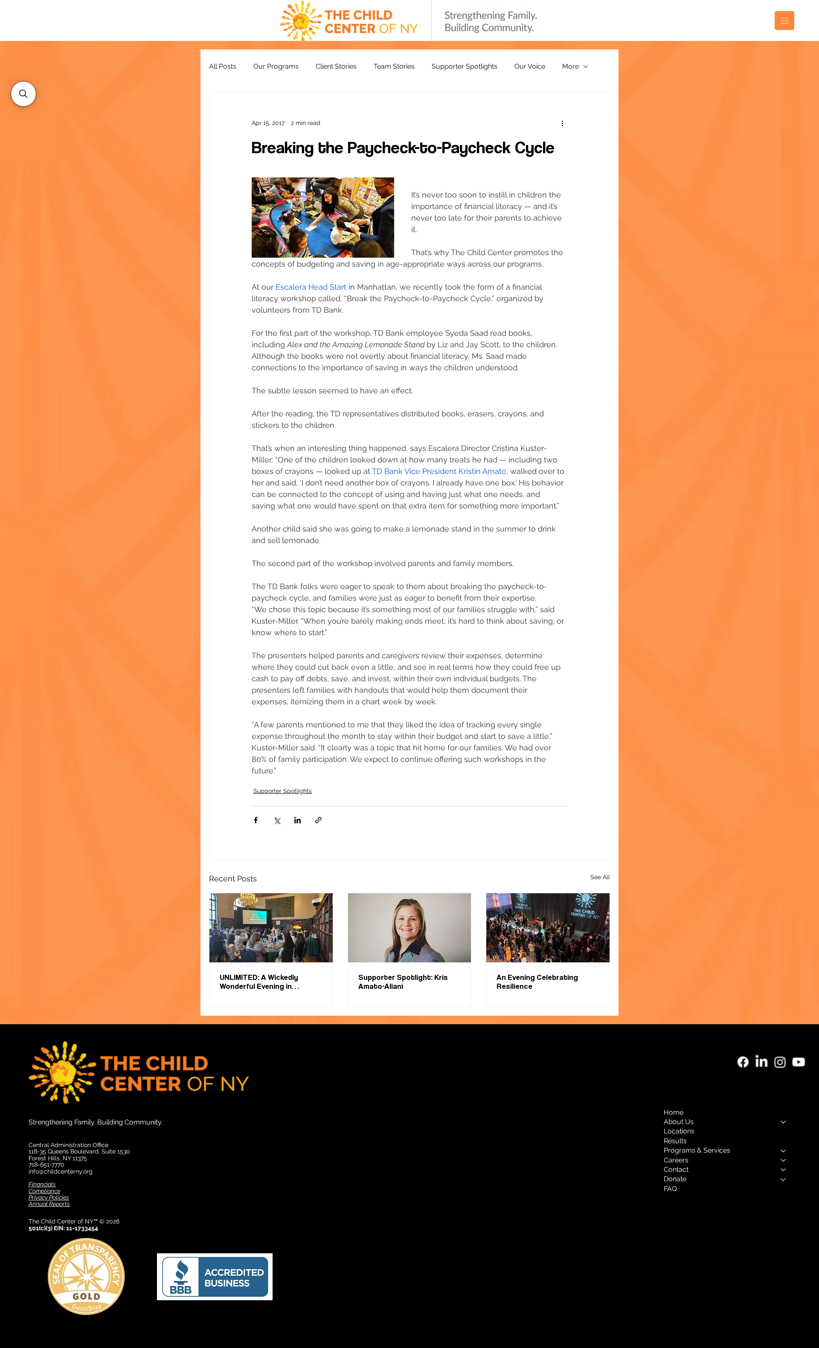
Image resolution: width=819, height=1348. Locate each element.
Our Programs (276, 66)
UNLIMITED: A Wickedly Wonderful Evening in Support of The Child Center (269, 982)
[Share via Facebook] (256, 820)
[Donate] (783, 1179)
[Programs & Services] (783, 1150)
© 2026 (110, 1221)
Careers (676, 1160)
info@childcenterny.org (61, 1171)
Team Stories (394, 66)
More (570, 66)
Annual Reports (49, 1203)
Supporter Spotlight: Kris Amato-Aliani (403, 982)
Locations (679, 1131)
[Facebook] (743, 1062)
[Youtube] (798, 1062)
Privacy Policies (49, 1197)
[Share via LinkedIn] (297, 820)
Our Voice (529, 66)
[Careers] (783, 1160)
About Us (679, 1122)
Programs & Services (697, 1150)
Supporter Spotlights (464, 66)
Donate (675, 1179)
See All (600, 877)
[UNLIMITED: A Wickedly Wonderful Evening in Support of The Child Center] (271, 927)
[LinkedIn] (761, 1062)
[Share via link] (318, 820)
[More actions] (562, 123)
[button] (23, 94)
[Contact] (783, 1169)
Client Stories (336, 66)
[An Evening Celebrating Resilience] (548, 927)
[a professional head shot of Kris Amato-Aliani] (409, 927)
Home (673, 1112)
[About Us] (783, 1122)
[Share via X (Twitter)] (277, 820)
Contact (676, 1169)
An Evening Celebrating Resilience (537, 982)
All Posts (222, 66)
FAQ (670, 1189)
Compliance (44, 1191)
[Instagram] (780, 1062)
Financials (42, 1184)
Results (675, 1141)
